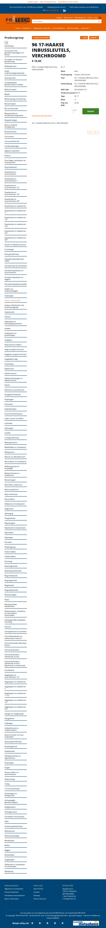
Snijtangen (9, 723)
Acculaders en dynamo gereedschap (13, 61)
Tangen (7, 768)
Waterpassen (10, 831)
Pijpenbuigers (10, 523)
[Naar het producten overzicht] (89, 132)
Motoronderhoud (11, 490)
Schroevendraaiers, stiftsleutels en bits (12, 656)
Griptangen (9, 296)
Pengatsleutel (10, 518)
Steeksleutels (10, 751)
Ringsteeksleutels (11, 590)
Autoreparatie (10, 78)
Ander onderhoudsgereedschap (14, 72)
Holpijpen (8, 340)
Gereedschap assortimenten (16, 266)
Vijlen (7, 821)
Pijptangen (9, 537)
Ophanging (9, 514)
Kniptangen (9, 399)
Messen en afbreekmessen (15, 457)
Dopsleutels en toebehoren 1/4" (15, 225)
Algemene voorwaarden (14, 889)
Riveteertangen (10, 595)
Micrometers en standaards (15, 462)
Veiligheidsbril (10, 807)
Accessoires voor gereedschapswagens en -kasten (15, 53)
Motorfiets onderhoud (13, 485)
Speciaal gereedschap (13, 742)
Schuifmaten (9, 670)
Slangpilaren (9, 719)
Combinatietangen (12, 146)
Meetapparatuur (11, 443)
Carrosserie (9, 137)
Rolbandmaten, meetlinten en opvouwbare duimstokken (15, 613)
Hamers (8, 317)
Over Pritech (38, 889)
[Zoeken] (99, 21)
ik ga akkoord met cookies (68, 2)
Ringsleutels (9, 585)
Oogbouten (9, 509)
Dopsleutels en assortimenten (10, 173)
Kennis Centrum (40, 899)
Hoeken (8, 328)
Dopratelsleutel (11, 167)
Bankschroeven (11, 89)
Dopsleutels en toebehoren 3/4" (15, 232)
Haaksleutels (9, 312)
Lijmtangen (9, 428)
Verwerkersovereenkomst (15, 895)
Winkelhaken (9, 855)
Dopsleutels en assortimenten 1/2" (12, 187)
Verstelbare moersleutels (14, 817)
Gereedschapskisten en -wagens (14, 278)
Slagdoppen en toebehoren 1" (15, 688)
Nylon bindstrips (11, 494)
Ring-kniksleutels (11, 576)
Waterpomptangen (12, 836)
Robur (7, 600)
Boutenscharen (11, 132)
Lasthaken (9, 423)
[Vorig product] (93, 132)
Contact (90, 18)
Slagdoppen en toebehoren (15, 682)
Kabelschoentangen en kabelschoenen (13, 379)
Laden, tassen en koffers (14, 419)
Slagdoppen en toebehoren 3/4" (15, 708)
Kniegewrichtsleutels (13, 395)
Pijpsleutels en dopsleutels (15, 528)
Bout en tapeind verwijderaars (11, 126)
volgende (93, 38)
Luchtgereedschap (12, 438)
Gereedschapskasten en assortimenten (14, 272)
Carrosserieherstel (12, 141)
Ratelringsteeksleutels (13, 571)
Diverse (7, 156)
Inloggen (59, 18)
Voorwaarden (11, 885)
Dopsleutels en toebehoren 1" (15, 212)
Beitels (7, 94)
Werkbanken (9, 841)
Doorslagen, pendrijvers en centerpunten (15, 162)
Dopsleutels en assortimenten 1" (11, 180)
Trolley (7, 784)
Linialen (8, 433)
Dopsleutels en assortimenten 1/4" (12, 193)
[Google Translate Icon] (100, 18)
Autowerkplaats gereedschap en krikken (14, 84)
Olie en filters (10, 499)
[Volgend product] (97, 132)
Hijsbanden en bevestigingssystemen (13, 323)
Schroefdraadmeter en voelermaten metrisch (13, 637)
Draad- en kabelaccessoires (15, 245)
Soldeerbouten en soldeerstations (12, 729)
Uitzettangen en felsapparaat (11, 795)
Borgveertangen (11, 120)
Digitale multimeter (12, 151)
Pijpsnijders (9, 533)
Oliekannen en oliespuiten (15, 504)
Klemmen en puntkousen (14, 390)
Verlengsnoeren (11, 812)
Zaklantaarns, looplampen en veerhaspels (15, 866)
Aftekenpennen (10, 66)
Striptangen (9, 763)
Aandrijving (9, 46)
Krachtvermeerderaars (13, 414)
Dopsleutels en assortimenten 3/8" (12, 200)
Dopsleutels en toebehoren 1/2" (15, 219)
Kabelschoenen (11, 373)
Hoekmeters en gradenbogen (11, 334)
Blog (95, 18)
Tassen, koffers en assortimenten (12, 773)
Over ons (38, 885)
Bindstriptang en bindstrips (15, 99)
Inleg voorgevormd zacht (14, 350)
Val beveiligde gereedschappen (11, 801)
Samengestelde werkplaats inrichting (15, 621)
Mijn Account (68, 18)
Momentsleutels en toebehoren (12, 474)
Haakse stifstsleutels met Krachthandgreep (14, 306)
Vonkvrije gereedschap (13, 826)
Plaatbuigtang (10, 547)
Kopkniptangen (10, 409)
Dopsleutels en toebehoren (15, 206)
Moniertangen (10, 480)
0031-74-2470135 (52, 10)
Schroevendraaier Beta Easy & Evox (15, 644)
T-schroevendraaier (12, 789)
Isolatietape (9, 364)
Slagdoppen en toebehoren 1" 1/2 (15, 694)
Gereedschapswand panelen (16, 284)
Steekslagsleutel (11, 747)
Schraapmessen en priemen (15, 632)
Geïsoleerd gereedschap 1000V (14, 260)
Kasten (7, 385)
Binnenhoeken (10, 104)
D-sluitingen (9, 249)
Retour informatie (12, 899)
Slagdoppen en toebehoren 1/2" (15, 701)
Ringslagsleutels (11, 580)
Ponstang (8, 561)
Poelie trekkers (10, 552)
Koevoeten (9, 404)
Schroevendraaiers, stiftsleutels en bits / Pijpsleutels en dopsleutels (15, 664)
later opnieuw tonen (48, 2)
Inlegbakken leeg (11, 359)
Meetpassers (10, 452)
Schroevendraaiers (12, 650)
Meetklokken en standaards (15, 447)
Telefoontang (10, 779)
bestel (90, 111)
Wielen (7, 845)
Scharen (8, 627)
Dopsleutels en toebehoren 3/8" (15, 239)
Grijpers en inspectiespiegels (11, 290)
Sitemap (37, 895)
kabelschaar (9, 369)
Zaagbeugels (9, 860)
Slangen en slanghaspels (14, 714)
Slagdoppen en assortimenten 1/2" (12, 676)
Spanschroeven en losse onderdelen (14, 736)
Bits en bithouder (11, 109)
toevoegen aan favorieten (42, 115)
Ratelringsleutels (11, 566)
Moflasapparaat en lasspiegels (12, 467)
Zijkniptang (9, 871)
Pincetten (8, 542)
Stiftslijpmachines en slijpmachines (13, 757)
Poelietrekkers (10, 557)
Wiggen (7, 850)
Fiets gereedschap (12, 254)
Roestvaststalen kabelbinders (11, 605)
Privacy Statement (12, 892)
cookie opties (33, 2)
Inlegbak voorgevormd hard (15, 354)
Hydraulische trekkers (13, 345)
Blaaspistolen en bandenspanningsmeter (14, 114)
